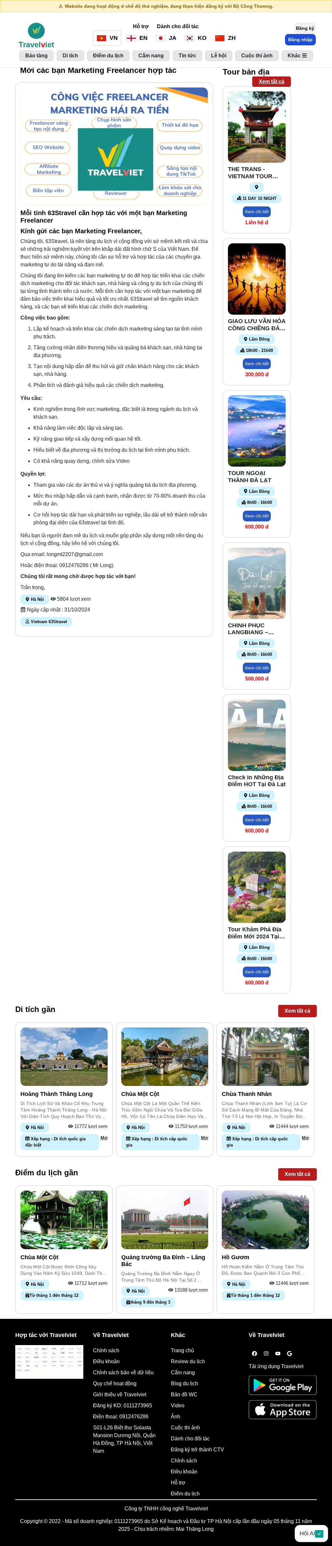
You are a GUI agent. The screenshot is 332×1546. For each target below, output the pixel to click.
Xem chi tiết (257, 211)
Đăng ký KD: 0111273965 (122, 1405)
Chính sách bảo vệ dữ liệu (123, 1372)
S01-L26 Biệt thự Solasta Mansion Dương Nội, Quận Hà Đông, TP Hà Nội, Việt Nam (124, 1439)
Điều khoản (106, 1361)
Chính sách (106, 1350)
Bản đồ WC (184, 1394)
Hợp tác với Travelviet (46, 1335)
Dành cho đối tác (178, 26)
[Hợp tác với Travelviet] (49, 1362)
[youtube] (277, 1353)
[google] (289, 1353)
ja (171, 38)
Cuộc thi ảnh (185, 1427)
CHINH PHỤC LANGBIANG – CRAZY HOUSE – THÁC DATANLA (251, 629)
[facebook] (254, 1353)
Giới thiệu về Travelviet (119, 1394)
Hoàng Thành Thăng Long (56, 1094)
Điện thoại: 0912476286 (120, 1416)
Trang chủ (182, 1350)
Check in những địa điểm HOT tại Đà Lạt (257, 781)
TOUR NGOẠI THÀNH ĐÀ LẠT (249, 476)
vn (113, 38)
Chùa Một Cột (140, 1094)
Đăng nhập (300, 39)
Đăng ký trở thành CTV (197, 1449)
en (143, 38)
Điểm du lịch (185, 1493)
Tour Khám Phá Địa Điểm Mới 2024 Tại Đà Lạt (254, 933)
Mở (104, 1137)
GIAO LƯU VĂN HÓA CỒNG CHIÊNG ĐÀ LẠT (256, 325)
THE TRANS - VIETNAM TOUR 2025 (250, 173)
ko (201, 38)
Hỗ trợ (140, 26)
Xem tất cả (271, 81)
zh (231, 38)
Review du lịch (188, 1361)
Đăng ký (305, 28)
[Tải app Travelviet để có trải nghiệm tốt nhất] (283, 1387)
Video (177, 1405)
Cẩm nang (183, 1372)
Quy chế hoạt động (114, 1383)
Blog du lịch (184, 1383)
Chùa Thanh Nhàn (247, 1094)
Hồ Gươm (235, 1257)
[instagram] (266, 1353)
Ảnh (175, 1416)
